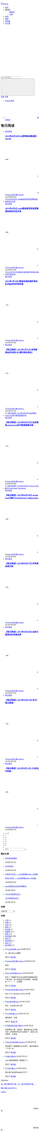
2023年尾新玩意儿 (12, 898)
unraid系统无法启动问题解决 (15, 886)
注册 (6, 97)
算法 (7, 943)
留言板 (7, 21)
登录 (2, 97)
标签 (7, 19)
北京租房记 (9, 866)
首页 (7, 7)
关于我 (7, 23)
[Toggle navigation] (2, 2)
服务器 (12, 12)
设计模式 (8, 945)
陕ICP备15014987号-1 (9, 1088)
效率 (7, 927)
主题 (11, 14)
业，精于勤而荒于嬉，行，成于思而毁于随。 (18, 1084)
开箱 (7, 922)
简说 (7, 16)
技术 (7, 925)
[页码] (26, 849)
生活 (7, 938)
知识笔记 (8, 941)
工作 (7, 920)
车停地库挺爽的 (11, 858)
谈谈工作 (14, 1022)
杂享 (7, 934)
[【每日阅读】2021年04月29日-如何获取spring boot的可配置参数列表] (22, 415)
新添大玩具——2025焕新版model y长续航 (20, 878)
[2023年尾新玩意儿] (12, 894)
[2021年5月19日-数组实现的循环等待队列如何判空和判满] (22, 274)
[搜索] (18, 87)
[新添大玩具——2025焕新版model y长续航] (21, 874)
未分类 (7, 929)
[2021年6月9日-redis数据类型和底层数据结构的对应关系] (22, 201)
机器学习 (8, 932)
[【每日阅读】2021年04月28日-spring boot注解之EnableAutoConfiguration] (22, 488)
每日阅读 (8, 131)
